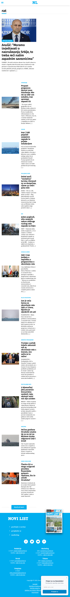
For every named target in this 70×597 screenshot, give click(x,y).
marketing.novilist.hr (46, 551)
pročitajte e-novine (18, 527)
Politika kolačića (35, 588)
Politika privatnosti (35, 586)
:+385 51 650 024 (48, 565)
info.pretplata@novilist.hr (18, 573)
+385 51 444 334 (20, 563)
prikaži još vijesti (19, 507)
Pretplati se (54, 591)
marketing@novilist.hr (47, 553)
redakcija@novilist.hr (20, 551)
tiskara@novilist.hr (47, 563)
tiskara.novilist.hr (46, 561)
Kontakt (35, 584)
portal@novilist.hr (20, 561)
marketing (15, 535)
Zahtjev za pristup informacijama (35, 590)
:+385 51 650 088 (48, 555)
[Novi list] (35, 2)
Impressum (35, 592)
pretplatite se (16, 531)
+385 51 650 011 (20, 553)
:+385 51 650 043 (20, 575)
